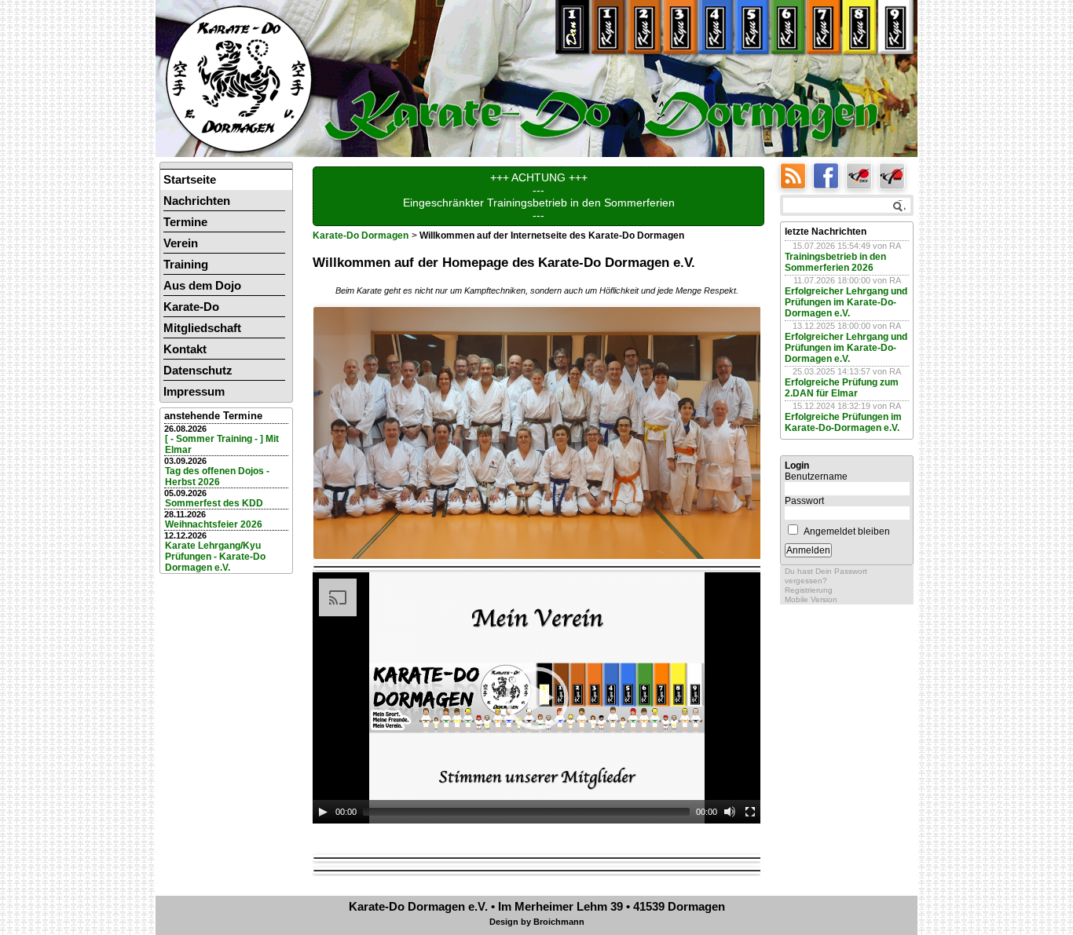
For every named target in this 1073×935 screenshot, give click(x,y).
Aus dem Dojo (202, 285)
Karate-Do (191, 306)
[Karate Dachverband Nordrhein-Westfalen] (894, 174)
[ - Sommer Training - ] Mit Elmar (222, 444)
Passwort (804, 500)
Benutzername (816, 476)
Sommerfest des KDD (214, 503)
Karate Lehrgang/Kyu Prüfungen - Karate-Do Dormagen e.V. (215, 556)
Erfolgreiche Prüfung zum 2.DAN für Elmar (842, 388)
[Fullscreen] (750, 811)
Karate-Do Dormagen (360, 235)
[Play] (323, 811)
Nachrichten (196, 200)
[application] (536, 698)
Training (185, 264)
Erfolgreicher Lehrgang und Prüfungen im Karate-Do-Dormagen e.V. (846, 302)
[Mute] (729, 811)
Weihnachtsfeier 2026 (213, 524)
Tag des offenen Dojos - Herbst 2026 (217, 477)
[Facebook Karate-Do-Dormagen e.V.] (829, 174)
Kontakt (185, 349)
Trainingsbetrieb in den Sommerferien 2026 (835, 262)
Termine (185, 221)
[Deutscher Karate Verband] (862, 174)
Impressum (194, 391)
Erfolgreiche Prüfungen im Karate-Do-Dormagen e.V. (843, 422)
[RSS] (796, 174)
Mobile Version (811, 599)
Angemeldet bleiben (847, 531)
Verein (180, 243)
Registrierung (809, 590)
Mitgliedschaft (202, 327)
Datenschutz (198, 370)
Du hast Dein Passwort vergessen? (826, 576)
